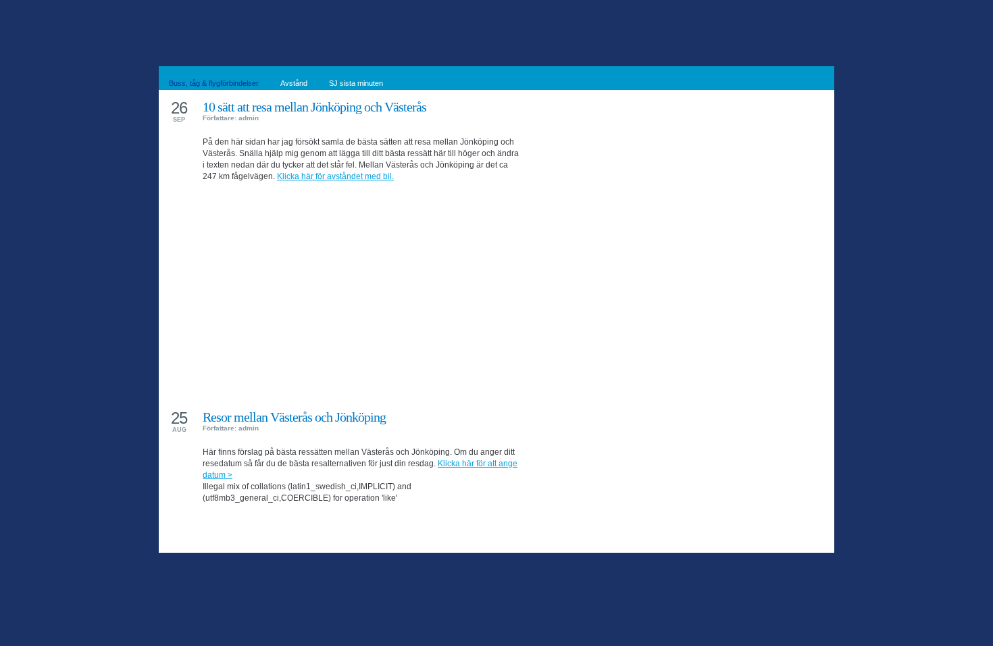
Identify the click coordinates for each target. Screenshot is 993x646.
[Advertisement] (361, 285)
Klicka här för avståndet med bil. (335, 176)
